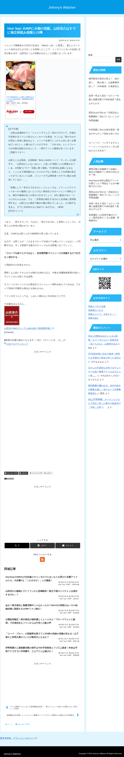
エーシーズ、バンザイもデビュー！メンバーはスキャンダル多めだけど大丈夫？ (104, 147)
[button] (42, 545)
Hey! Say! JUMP (12, 473)
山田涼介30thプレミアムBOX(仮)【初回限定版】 (28, 328)
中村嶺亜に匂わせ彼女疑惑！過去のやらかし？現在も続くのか (104, 131)
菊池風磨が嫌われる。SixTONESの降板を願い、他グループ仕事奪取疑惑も (104, 389)
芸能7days (93, 318)
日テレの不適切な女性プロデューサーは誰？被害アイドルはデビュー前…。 (104, 372)
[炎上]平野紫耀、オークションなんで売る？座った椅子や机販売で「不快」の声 (104, 403)
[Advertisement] (42, 386)
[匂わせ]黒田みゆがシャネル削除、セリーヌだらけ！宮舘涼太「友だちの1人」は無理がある (103, 340)
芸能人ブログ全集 (97, 306)
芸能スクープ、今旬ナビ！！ (102, 314)
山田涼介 (24, 473)
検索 (90, 55)
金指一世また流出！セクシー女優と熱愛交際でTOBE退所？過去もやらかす (105, 99)
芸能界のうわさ (95, 310)
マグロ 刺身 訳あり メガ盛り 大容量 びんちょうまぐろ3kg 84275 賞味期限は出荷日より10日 (20, 99)
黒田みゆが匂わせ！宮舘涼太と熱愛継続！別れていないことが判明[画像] (104, 116)
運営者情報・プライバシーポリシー (17, 738)
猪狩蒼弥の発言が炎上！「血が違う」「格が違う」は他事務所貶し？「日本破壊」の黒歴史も (104, 82)
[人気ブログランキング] (9, 479)
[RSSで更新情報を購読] (42, 559)
